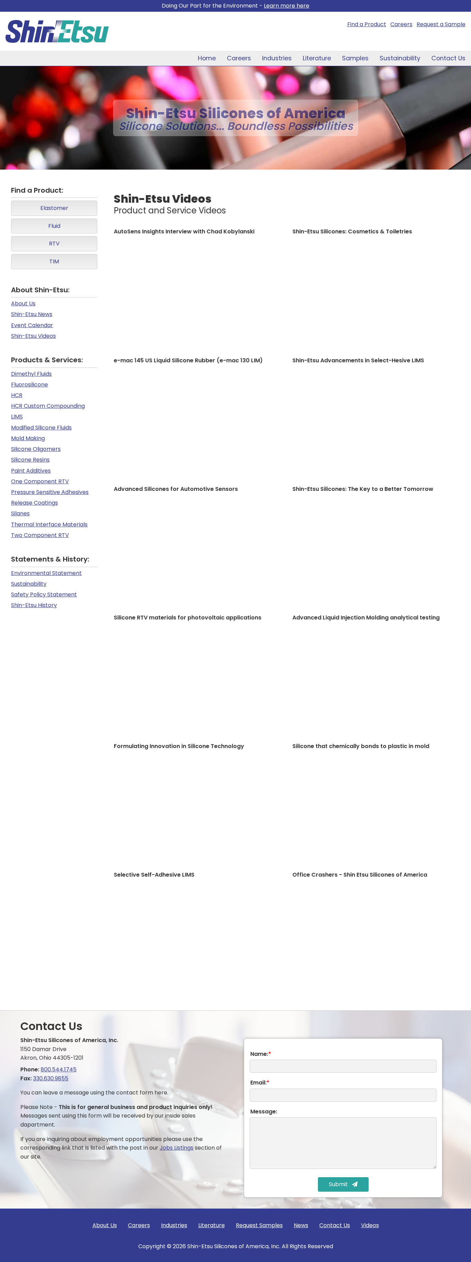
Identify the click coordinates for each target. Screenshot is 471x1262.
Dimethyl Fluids (31, 374)
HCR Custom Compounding (48, 406)
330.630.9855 (50, 1078)
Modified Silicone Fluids (41, 427)
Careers (401, 24)
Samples (355, 58)
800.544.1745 (59, 1069)
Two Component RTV (40, 535)
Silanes (20, 513)
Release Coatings (34, 502)
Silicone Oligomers (36, 449)
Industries (277, 58)
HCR (16, 395)
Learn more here (286, 6)
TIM (54, 261)
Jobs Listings (176, 1148)
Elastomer (54, 208)
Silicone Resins (30, 459)
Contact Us (448, 58)
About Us (23, 303)
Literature (317, 58)
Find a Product (366, 24)
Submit (339, 1184)
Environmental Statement (46, 573)
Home (207, 58)
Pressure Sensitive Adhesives (50, 492)
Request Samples (259, 1225)
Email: (259, 1083)
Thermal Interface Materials (49, 524)
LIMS (17, 416)
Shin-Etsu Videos (33, 336)
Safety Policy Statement (44, 594)
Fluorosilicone (29, 384)
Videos (370, 1225)
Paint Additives (31, 470)
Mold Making (28, 438)
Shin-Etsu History (34, 605)
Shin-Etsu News (31, 314)
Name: (260, 1054)
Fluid (54, 226)
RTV (54, 244)
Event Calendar (32, 325)
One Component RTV (40, 481)
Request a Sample (441, 24)
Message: (263, 1111)
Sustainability (400, 58)
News (301, 1225)
